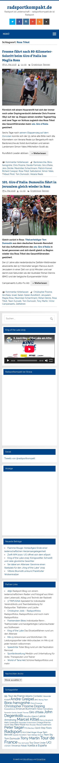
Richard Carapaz (10, 171)
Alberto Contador (33, 696)
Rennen (46, 64)
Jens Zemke (7, 168)
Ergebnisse (37, 64)
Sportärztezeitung (16, 653)
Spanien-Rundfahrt (20, 735)
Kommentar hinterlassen (17, 162)
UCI (48, 742)
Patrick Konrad (45, 168)
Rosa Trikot (24, 171)
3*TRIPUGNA (13, 601)
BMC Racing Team (41, 700)
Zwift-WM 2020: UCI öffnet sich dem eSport (28, 554)
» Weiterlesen (39, 153)
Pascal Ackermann (43, 725)
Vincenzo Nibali (19, 745)
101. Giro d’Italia (40, 124)
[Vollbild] (51, 360)
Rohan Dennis (44, 298)
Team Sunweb (14, 301)
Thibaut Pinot (8, 174)
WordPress (28, 759)
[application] (29, 349)
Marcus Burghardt (46, 720)
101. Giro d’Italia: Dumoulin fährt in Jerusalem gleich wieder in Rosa (29, 184)
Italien (20, 295)
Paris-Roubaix (31, 725)
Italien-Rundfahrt (32, 295)
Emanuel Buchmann (26, 709)
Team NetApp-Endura (35, 735)
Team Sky (48, 735)
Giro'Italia (6, 295)
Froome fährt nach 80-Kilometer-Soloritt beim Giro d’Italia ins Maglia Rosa (27, 55)
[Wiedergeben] (8, 360)
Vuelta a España (37, 745)
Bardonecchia (40, 162)
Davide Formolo (33, 165)
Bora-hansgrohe (17, 703)
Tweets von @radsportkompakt (19, 458)
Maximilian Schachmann (25, 168)
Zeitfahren (20, 304)
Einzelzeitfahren (9, 709)
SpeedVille (12, 647)
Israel (14, 295)
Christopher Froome (43, 292)
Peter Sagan (14, 727)
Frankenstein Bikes (16, 620)
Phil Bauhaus (29, 728)
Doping (39, 706)
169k (9, 591)
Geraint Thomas (22, 713)
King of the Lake (15, 630)
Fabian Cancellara (45, 709)
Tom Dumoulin (22, 174)
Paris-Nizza (19, 724)
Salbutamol (35, 171)
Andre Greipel (22, 699)
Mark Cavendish (11, 722)
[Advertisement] (29, 503)
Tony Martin (42, 301)
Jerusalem (46, 295)
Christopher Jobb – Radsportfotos (24, 611)
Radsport (13, 731)
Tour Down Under (37, 743)
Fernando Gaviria (10, 713)
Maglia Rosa (8, 298)
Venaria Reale (36, 174)
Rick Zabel (26, 732)
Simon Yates (47, 171)
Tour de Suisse (23, 743)
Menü (6, 34)
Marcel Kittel (28, 719)
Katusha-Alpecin (31, 716)
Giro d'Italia (47, 165)
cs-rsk (23, 64)
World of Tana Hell (16, 660)
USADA (7, 746)
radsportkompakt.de (29, 7)
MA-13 (10, 637)
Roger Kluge (36, 732)
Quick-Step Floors (43, 728)
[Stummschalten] (46, 360)
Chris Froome (19, 165)
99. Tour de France (14, 696)
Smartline (41, 759)
